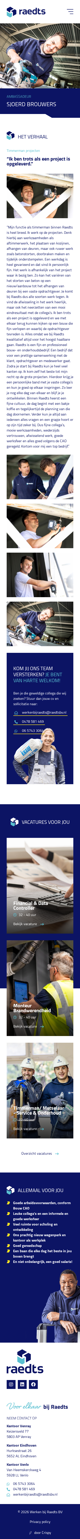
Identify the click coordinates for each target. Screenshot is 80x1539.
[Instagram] (11, 1384)
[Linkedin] (22, 1384)
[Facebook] (33, 1384)
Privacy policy (40, 1522)
